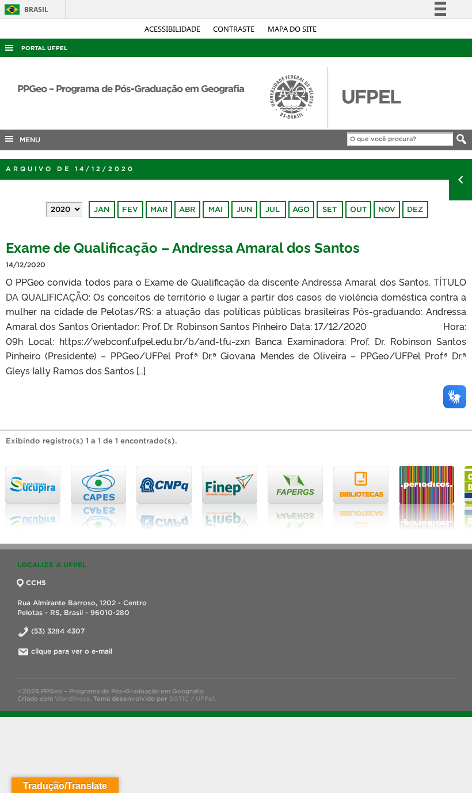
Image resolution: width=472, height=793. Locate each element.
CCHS (36, 582)
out (358, 209)
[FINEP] (229, 498)
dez (415, 209)
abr (187, 209)
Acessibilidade (173, 29)
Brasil (24, 9)
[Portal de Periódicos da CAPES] (426, 498)
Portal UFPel (44, 48)
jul (272, 209)
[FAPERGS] (295, 498)
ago (301, 209)
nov (386, 209)
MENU (27, 139)
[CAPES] (98, 498)
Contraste (234, 29)
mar (159, 209)
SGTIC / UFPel (191, 698)
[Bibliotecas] (361, 498)
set (329, 209)
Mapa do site (292, 29)
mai (215, 209)
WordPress (72, 698)
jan (101, 209)
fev (130, 209)
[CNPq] (164, 498)
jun (244, 209)
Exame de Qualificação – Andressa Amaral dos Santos (183, 246)
